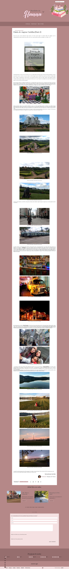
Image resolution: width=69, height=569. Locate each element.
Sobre (7, 567)
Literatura (27, 23)
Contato (14, 567)
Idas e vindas (41, 23)
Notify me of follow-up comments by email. (19, 534)
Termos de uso (27, 567)
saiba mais (24, 500)
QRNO (62, 567)
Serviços (10, 567)
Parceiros (18, 567)
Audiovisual (34, 23)
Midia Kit (22, 567)
